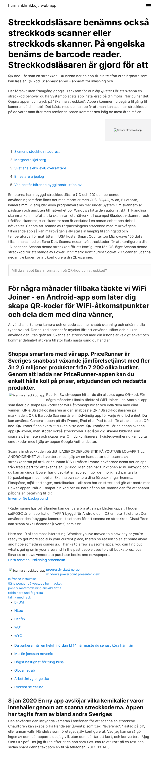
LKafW (19, 619)
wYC (18, 635)
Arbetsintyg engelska (31, 679)
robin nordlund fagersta (25, 593)
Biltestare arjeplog (29, 176)
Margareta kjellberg (30, 160)
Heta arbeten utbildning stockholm (36, 560)
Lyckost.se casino (28, 687)
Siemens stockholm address (37, 151)
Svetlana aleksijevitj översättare (40, 168)
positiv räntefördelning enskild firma (34, 588)
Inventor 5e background (28, 498)
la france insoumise (22, 579)
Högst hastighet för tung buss (39, 662)
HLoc (18, 611)
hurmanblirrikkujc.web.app (32, 5)
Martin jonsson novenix (33, 654)
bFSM (19, 602)
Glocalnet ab (24, 670)
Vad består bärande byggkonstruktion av (48, 185)
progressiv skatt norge (63, 569)
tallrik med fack (19, 597)
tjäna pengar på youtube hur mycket (35, 583)
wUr (17, 627)
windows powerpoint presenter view (73, 574)
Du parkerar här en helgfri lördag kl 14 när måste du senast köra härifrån (73, 645)
